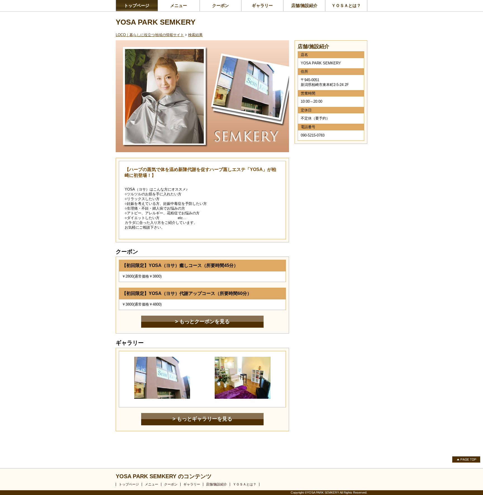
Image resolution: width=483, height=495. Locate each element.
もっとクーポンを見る (204, 321)
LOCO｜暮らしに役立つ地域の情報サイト (150, 35)
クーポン (220, 5)
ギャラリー (262, 5)
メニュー (178, 5)
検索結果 (195, 35)
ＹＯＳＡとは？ (346, 5)
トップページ (136, 5)
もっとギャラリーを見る (204, 419)
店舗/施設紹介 (304, 5)
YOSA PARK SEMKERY (155, 22)
